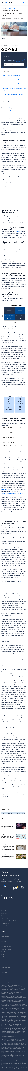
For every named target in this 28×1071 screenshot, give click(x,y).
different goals (5, 459)
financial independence (15, 110)
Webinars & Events (5, 967)
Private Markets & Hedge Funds (8, 920)
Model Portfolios (5, 915)
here (13, 993)
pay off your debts (14, 107)
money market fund (6, 489)
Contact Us (4, 956)
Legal (2, 954)
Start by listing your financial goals (11, 75)
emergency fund (22, 220)
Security (3, 951)
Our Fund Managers (6, 946)
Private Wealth (4, 918)
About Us (3, 934)
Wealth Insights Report (6, 970)
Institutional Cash (5, 923)
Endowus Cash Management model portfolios (12, 493)
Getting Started (5, 936)
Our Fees (3, 941)
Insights (11, 2)
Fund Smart (4, 913)
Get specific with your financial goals (12, 79)
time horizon (18, 231)
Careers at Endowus (6, 949)
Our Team (3, 944)
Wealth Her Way (5, 972)
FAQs (2, 975)
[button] (26, 2)
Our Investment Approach (7, 939)
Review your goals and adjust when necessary (14, 94)
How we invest (4, 910)
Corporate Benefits (6, 925)
